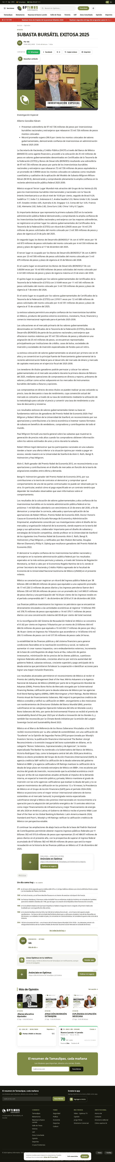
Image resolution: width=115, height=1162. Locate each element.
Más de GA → (33, 947)
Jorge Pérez (78, 1120)
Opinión (99, 15)
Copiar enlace (72, 52)
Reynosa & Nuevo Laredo (37, 15)
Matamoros (20, 15)
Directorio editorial (101, 1120)
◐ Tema (99, 1153)
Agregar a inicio (80, 1099)
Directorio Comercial (81, 1123)
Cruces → (93, 1029)
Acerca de (98, 1113)
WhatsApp (34, 52)
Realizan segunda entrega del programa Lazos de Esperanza (58, 20)
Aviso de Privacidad (51, 1157)
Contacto (98, 1117)
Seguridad (56, 1113)
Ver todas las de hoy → (58, 931)
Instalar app (89, 960)
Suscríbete (83, 8)
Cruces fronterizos (38, 1145)
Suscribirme (76, 1069)
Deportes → (50, 1029)
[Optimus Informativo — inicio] (27, 8)
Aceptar (84, 1156)
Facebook (48, 52)
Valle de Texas (55, 15)
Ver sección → (93, 989)
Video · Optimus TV (80, 1113)
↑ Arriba (108, 1153)
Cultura (55, 1126)
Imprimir (87, 52)
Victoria (67, 15)
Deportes (108, 15)
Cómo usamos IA (101, 1123)
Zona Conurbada (86, 15)
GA (28, 42)
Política (55, 1117)
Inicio (19, 25)
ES (107, 2)
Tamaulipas (8, 15)
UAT (75, 15)
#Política (22, 875)
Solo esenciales (72, 1156)
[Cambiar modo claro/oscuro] (93, 8)
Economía (56, 1120)
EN (111, 2)
